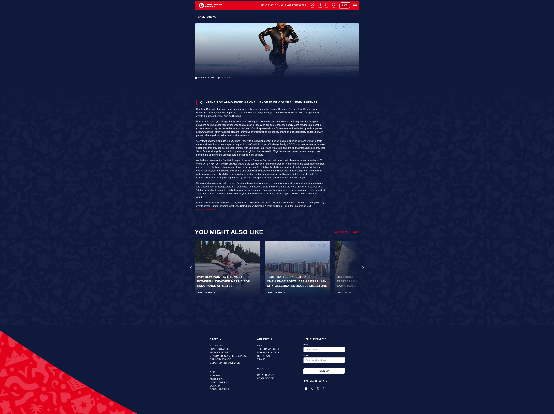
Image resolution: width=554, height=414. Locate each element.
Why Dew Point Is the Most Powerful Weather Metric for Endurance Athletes (223, 281)
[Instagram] (317, 388)
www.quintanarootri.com (208, 209)
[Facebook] (306, 388)
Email (305, 355)
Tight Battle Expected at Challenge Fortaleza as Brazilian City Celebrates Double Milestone (297, 281)
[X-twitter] (312, 388)
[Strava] (323, 388)
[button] (191, 268)
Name (305, 345)
